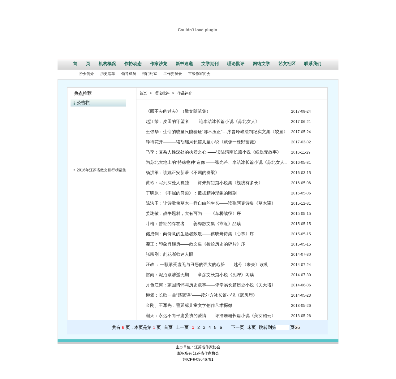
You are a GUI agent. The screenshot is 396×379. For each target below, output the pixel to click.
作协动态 (133, 63)
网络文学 (261, 63)
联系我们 (312, 63)
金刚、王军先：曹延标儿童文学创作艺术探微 (189, 305)
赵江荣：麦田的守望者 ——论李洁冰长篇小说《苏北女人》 (203, 121)
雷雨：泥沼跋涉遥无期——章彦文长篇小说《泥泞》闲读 (200, 274)
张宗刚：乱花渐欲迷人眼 (169, 254)
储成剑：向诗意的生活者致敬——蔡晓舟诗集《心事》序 (200, 233)
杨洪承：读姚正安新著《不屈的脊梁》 (182, 172)
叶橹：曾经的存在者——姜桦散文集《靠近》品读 (193, 223)
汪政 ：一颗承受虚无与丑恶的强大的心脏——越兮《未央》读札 (207, 264)
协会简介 (86, 74)
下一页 (237, 327)
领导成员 (128, 74)
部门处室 (149, 74)
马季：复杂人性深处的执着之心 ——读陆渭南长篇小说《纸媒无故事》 (213, 152)
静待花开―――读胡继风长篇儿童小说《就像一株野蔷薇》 (202, 141)
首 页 (81, 63)
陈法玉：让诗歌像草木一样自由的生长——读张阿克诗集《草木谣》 (211, 203)
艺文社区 (287, 63)
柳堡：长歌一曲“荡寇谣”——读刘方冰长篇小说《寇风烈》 (201, 295)
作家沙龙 (158, 63)
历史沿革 (107, 74)
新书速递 (184, 63)
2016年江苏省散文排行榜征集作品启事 (109, 169)
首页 (143, 93)
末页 (251, 327)
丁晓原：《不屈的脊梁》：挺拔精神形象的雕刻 (191, 192)
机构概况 (107, 63)
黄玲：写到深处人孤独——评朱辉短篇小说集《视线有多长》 (204, 182)
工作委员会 (172, 74)
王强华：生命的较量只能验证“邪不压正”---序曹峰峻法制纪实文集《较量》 (217, 131)
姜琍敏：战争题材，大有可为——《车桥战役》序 (193, 213)
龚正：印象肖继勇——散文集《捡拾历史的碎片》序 (195, 244)
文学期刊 (210, 63)
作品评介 (184, 93)
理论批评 (235, 63)
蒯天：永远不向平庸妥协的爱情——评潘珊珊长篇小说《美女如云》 (211, 315)
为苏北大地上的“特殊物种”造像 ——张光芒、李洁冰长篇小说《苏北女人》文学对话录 (228, 162)
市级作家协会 (199, 74)
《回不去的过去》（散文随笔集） (178, 111)
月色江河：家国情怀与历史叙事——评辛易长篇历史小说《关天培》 (211, 284)
